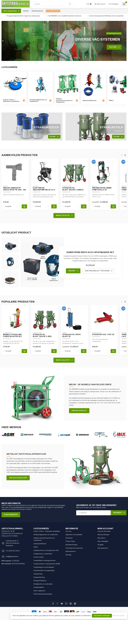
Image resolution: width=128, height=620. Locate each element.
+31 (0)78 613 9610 (13, 551)
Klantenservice (37, 11)
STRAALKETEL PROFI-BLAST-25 (71, 335)
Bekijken (71, 271)
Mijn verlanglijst (103, 541)
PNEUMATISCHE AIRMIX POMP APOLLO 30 (102, 189)
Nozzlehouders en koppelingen (44, 570)
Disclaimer (69, 538)
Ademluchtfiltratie (40, 544)
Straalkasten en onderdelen (43, 584)
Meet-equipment (39, 591)
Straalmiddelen (39, 587)
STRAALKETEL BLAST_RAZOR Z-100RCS (72, 189)
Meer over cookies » (119, 616)
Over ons (69, 531)
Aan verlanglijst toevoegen (97, 271)
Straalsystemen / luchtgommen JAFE (46, 550)
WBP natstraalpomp (18, 478)
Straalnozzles (38, 574)
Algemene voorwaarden (74, 535)
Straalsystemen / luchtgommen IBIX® (47, 564)
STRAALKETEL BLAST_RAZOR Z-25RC (42, 335)
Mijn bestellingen (103, 535)
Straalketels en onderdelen (43, 554)
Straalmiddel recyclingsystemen (45, 560)
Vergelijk (8, 206)
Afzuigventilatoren (40, 581)
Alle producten (103, 548)
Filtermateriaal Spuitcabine (43, 594)
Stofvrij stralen (39, 557)
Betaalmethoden (71, 545)
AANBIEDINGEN (53, 11)
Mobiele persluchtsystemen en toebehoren (44, 539)
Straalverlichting (39, 577)
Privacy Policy (70, 541)
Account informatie (104, 531)
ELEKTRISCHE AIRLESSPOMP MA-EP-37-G (44, 189)
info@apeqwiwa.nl (12, 556)
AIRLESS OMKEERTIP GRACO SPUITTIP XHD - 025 (14, 189)
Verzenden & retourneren (74, 548)
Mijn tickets (101, 538)
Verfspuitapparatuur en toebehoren (46, 535)
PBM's (36, 547)
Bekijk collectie (63, 215)
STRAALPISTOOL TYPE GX (103, 334)
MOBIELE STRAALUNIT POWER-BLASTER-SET (12, 335)
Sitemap (68, 555)
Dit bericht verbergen (102, 616)
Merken (26, 11)
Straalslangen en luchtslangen (44, 567)
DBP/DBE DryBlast (79, 411)
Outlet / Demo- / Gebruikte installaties (47, 531)
